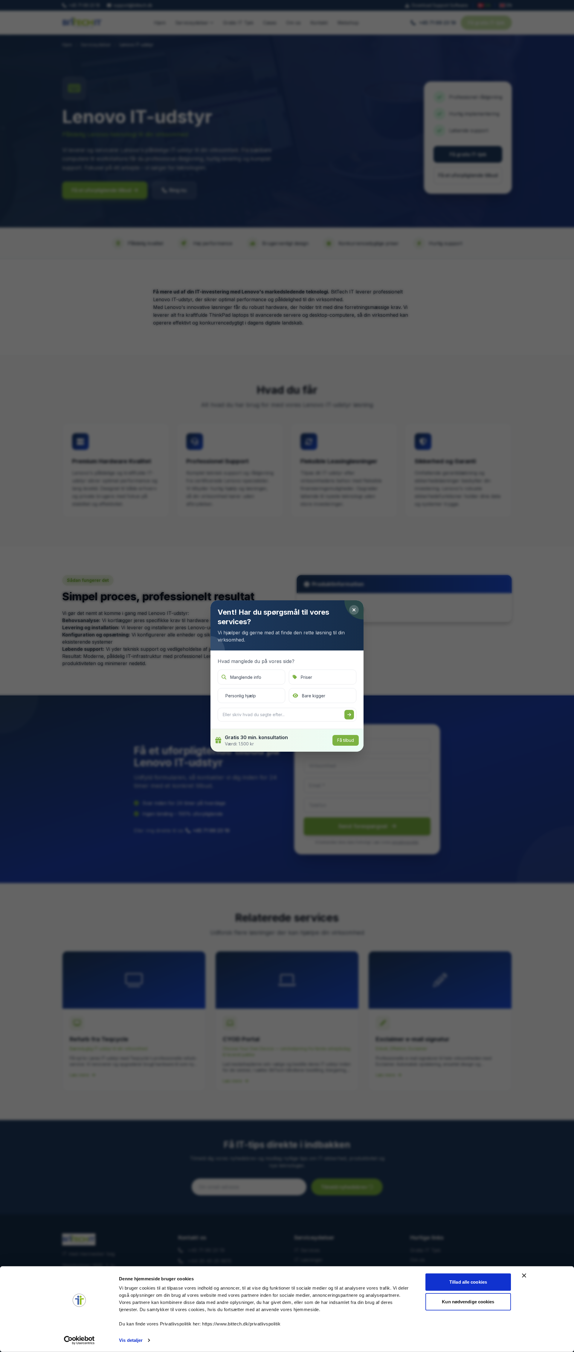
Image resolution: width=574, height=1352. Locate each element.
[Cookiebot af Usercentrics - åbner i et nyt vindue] (79, 1340)
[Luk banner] (524, 1275)
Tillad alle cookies (468, 1282)
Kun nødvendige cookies (468, 1301)
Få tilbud (345, 740)
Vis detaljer (131, 1340)
